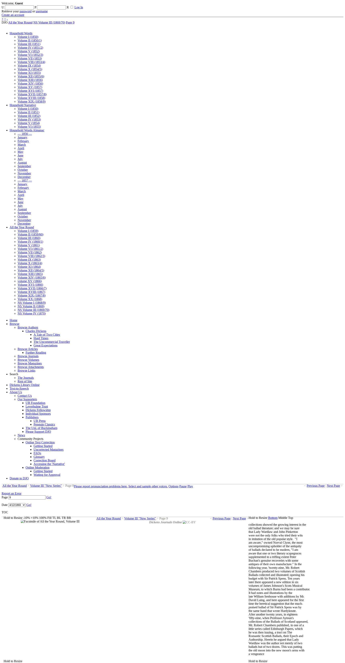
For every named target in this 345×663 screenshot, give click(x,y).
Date (5, 505)
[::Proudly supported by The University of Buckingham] (322, 5)
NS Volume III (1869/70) (49, 22)
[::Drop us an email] (138, 4)
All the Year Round (20, 22)
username (42, 11)
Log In (78, 7)
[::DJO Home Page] (15, 8)
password (26, 11)
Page (5, 497)
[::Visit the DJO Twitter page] (131, 4)
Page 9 (70, 22)
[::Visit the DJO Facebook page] (124, 4)
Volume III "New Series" (46, 485)
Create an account (13, 15)
